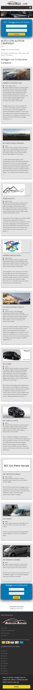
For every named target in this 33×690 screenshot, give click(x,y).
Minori (12, 314)
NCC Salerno (9, 55)
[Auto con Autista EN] (26, 4)
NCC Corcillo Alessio (10, 421)
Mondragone (9, 94)
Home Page (4, 628)
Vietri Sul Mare (19, 100)
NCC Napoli (4, 666)
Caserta (6, 85)
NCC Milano (4, 651)
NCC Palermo (4, 673)
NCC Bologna (4, 653)
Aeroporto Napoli (9, 147)
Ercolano (18, 92)
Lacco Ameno (16, 525)
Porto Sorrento (10, 264)
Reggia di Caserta (7, 378)
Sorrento (5, 99)
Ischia (4, 94)
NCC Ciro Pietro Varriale (11, 474)
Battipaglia (24, 89)
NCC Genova (4, 658)
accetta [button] (16, 686)
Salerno (14, 85)
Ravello (18, 97)
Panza (20, 525)
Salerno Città (10, 318)
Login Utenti (4, 635)
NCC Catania (4, 671)
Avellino (25, 564)
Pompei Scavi (25, 208)
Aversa (20, 89)
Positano (10, 97)
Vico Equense (12, 100)
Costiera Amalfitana (7, 92)
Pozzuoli (14, 97)
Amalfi (16, 89)
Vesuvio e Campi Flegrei (17, 319)
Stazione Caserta (24, 378)
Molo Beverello (23, 565)
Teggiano (10, 482)
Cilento (8, 428)
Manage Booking (5, 633)
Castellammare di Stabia (20, 90)
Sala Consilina (19, 480)
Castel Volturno (10, 90)
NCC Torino (4, 668)
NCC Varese (4, 656)
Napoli (10, 85)
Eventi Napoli (23, 92)
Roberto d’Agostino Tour (12, 83)
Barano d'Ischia (8, 523)
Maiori (9, 314)
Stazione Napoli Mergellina (14, 99)
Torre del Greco (19, 154)
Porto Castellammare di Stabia (10, 209)
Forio (27, 523)
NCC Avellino (4, 53)
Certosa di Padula (22, 426)
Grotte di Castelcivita (22, 428)
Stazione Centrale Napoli (17, 266)
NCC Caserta (22, 53)
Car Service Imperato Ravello (13, 307)
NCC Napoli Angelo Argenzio (13, 143)
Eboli (14, 92)
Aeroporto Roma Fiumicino (14, 204)
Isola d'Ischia (9, 525)
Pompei (9, 95)
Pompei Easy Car (8, 198)
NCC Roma (3, 661)
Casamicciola (16, 523)
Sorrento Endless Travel (12, 255)
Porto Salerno (21, 95)
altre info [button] (16, 682)
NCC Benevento (13, 53)
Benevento (5, 565)
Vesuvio (18, 213)
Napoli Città (19, 94)
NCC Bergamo (4, 663)
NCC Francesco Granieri (11, 560)
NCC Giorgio (7, 519)
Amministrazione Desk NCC (8, 630)
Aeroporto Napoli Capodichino (12, 87)
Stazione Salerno (11, 213)
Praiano (21, 316)
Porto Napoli (15, 95)
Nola (24, 94)
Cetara (4, 428)
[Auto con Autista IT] (24, 4)
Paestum (5, 95)
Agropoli (12, 89)
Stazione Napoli (23, 152)
